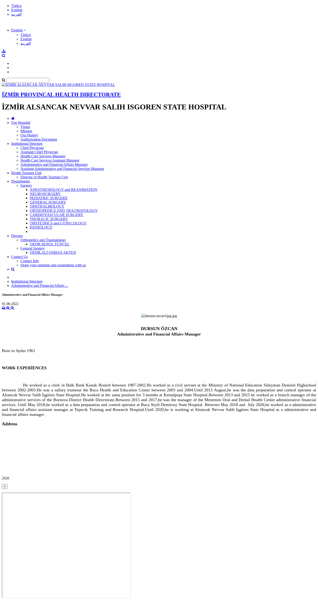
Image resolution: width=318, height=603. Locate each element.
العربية (16, 14)
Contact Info (29, 261)
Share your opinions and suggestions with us (53, 265)
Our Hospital (20, 123)
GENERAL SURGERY (48, 202)
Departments (20, 181)
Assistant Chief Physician (39, 152)
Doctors (17, 236)
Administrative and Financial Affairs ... (39, 286)
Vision (25, 127)
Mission (26, 131)
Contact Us (19, 257)
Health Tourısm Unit (26, 173)
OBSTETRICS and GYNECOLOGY (58, 223)
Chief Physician (32, 148)
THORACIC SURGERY (49, 219)
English (16, 10)
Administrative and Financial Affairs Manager (54, 164)
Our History (29, 135)
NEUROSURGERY (45, 194)
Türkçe (16, 6)
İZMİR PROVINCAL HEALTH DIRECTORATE (61, 94)
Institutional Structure (27, 144)
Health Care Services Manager (42, 156)
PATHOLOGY (41, 227)
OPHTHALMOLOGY (47, 206)
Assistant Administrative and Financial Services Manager (62, 169)
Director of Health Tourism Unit (44, 177)
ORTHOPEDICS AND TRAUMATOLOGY (64, 211)
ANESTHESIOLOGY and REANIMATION (63, 190)
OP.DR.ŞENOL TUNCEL (50, 244)
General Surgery (32, 248)
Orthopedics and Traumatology (43, 240)
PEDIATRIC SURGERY (49, 198)
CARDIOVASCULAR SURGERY (56, 215)
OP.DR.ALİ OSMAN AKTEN (53, 252)
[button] (18, 30)
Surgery (26, 185)
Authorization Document (38, 139)
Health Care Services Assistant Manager (49, 160)
